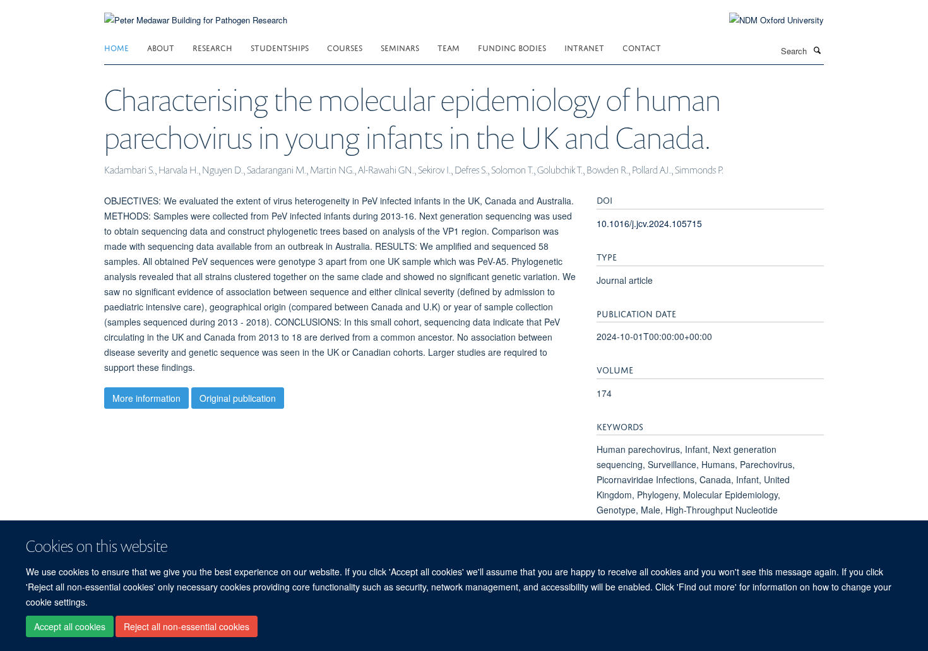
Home (116, 47)
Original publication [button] (237, 398)
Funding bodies (512, 47)
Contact (641, 47)
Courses (344, 47)
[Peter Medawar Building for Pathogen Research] (195, 12)
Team (448, 47)
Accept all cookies (69, 626)
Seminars (400, 47)
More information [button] (146, 398)
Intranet (584, 47)
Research (212, 47)
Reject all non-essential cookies (186, 626)
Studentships (280, 47)
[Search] (817, 50)
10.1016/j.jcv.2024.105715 (649, 223)
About (160, 47)
